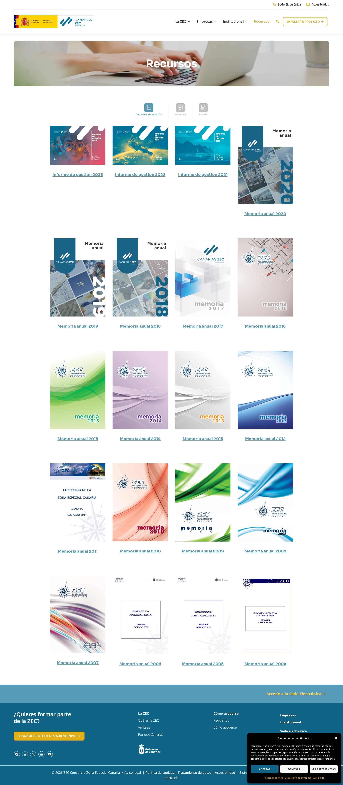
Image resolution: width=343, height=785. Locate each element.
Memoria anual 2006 (140, 663)
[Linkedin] (41, 754)
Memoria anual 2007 (78, 662)
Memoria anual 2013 (203, 438)
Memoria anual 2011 (78, 551)
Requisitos (221, 720)
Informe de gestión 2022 (140, 174)
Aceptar (264, 769)
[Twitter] (33, 754)
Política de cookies (273, 777)
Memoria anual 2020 (265, 213)
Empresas (288, 715)
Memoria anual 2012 (265, 438)
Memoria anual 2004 (265, 663)
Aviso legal (319, 777)
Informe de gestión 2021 (203, 174)
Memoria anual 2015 (78, 438)
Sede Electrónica (289, 4)
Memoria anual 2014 (140, 438)
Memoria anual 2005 (203, 663)
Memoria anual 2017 (203, 326)
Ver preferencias (324, 769)
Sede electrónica (293, 731)
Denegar (294, 769)
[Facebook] (17, 754)
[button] (336, 738)
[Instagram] (25, 754)
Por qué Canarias (150, 734)
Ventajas (144, 727)
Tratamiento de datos (194, 772)
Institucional (290, 722)
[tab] (148, 110)
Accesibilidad (320, 4)
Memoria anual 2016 (265, 326)
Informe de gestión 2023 (78, 174)
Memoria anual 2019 (77, 326)
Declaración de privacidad (298, 777)
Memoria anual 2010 (140, 551)
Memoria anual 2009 (203, 551)
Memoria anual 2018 (140, 326)
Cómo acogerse (225, 727)
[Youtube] (50, 754)
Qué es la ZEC (148, 720)
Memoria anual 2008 (265, 551)
